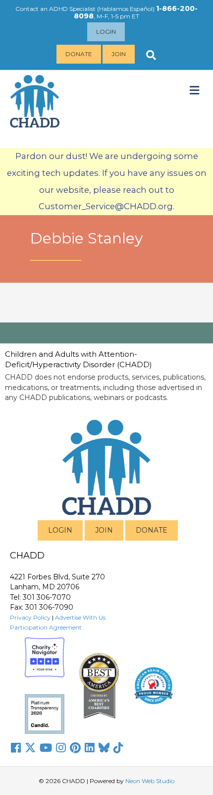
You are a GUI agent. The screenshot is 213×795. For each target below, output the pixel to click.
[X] (30, 748)
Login (106, 31)
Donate (78, 54)
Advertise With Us (80, 617)
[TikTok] (118, 748)
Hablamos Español (126, 8)
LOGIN (60, 530)
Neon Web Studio (149, 781)
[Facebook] (16, 748)
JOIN (104, 530)
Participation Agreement (46, 627)
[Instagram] (61, 748)
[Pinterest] (75, 748)
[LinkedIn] (90, 748)
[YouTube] (46, 748)
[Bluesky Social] (104, 748)
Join (118, 54)
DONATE (151, 530)
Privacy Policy (30, 617)
